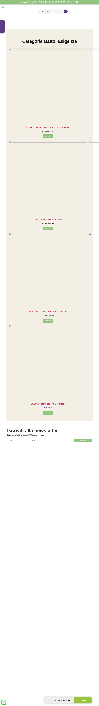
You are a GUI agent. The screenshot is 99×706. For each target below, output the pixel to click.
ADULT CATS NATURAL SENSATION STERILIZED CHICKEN (48, 127)
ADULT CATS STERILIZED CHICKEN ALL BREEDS (48, 312)
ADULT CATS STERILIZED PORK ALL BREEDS (48, 404)
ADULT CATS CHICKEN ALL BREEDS (48, 219)
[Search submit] (66, 11)
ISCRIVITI (83, 440)
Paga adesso (82, 700)
